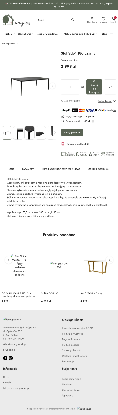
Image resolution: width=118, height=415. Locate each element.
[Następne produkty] (109, 260)
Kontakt (7, 382)
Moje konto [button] (69, 368)
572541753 (9, 350)
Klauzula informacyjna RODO (77, 328)
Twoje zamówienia (71, 379)
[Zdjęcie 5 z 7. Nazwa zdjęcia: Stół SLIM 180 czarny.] (52, 133)
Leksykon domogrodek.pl (16, 388)
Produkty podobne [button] (59, 235)
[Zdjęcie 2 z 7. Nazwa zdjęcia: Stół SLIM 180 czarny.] (18, 133)
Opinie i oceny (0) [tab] (98, 169)
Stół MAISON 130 (49, 293)
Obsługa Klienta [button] (72, 320)
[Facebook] (5, 358)
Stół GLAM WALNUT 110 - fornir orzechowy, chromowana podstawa (18, 295)
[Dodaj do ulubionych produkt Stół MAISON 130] (73, 245)
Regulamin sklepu (71, 339)
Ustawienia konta (71, 390)
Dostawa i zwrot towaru (74, 356)
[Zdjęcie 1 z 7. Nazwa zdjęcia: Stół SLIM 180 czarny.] (7, 133)
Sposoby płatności (71, 350)
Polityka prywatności (72, 333)
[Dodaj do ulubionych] (110, 86)
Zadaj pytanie (72, 132)
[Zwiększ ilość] (77, 87)
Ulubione (66, 384)
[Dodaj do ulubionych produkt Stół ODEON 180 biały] (112, 245)
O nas (6, 377)
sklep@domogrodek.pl (14, 344)
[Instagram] (11, 358)
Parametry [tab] (28, 169)
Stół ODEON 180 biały (91, 293)
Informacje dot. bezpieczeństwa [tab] (61, 169)
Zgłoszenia (67, 395)
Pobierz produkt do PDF (78, 143)
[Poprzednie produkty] (8, 260)
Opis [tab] (11, 169)
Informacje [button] (10, 368)
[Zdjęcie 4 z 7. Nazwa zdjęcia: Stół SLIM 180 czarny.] (41, 133)
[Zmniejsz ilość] (63, 87)
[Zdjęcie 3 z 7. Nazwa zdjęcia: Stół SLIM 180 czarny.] (29, 133)
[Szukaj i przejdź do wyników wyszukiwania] (73, 20)
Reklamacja (68, 361)
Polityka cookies (70, 345)
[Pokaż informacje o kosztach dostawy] (93, 121)
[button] (111, 34)
